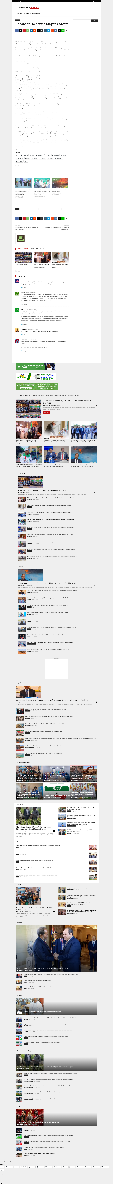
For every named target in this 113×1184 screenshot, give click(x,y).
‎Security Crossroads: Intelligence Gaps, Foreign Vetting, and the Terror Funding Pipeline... (49, 716)
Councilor (22, 208)
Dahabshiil (28, 208)
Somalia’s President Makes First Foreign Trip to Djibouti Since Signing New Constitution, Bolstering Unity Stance (51, 1017)
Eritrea (19, 970)
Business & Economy (31, 643)
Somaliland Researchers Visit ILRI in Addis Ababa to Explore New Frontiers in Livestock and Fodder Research (50, 1073)
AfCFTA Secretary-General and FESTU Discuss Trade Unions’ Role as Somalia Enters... (50, 642)
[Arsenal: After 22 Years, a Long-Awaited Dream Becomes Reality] (56, 1117)
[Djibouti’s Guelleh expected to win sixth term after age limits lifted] (56, 1006)
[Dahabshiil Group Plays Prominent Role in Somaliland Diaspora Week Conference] (29, 791)
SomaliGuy (24, 339)
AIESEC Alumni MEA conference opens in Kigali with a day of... (34, 908)
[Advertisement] (70, 7)
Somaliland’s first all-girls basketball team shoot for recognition (39, 1153)
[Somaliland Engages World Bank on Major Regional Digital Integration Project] (19, 1099)
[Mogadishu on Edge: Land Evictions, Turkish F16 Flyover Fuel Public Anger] (84, 454)
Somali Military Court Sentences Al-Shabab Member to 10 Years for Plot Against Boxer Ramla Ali (47, 1129)
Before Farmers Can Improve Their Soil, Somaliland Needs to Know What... (45, 724)
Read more (46, 412)
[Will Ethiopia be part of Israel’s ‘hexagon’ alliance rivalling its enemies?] (62, 832)
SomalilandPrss (49, 208)
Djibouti (19, 1013)
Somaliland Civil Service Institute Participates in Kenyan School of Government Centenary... (38, 845)
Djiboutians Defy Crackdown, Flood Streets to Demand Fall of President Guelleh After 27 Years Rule (48, 1030)
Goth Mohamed (52, 405)
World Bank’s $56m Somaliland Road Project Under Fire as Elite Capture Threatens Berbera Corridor (83, 776)
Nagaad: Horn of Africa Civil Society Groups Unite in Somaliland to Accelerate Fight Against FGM (47, 1024)
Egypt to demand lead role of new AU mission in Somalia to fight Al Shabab (42, 968)
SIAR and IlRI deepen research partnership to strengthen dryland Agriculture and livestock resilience (48, 1079)
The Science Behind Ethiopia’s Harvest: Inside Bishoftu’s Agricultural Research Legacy (33, 828)
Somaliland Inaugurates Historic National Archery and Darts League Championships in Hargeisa (47, 1141)
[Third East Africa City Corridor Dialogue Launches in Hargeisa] (23, 257)
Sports (25, 1149)
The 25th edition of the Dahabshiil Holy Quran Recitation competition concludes (42, 191)
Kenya (18, 847)
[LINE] (62, 30)
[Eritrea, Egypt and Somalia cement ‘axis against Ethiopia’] (19, 982)
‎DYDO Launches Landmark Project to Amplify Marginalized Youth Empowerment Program (52, 556)
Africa (19, 780)
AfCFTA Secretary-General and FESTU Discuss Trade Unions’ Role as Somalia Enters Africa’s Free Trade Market (56, 776)
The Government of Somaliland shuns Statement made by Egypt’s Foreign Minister (44, 1147)
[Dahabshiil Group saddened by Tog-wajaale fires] (60, 183)
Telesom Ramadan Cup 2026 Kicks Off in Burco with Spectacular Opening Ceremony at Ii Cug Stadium (48, 1135)
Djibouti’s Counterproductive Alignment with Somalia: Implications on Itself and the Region (46, 1036)
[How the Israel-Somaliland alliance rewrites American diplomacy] (20, 755)
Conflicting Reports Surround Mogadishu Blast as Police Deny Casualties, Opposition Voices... (52, 627)
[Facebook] (91, 1)
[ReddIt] (34, 30)
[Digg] (59, 30)
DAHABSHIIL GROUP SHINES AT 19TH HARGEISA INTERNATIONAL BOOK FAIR (83, 794)
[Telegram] (48, 30)
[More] (66, 30)
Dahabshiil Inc (35, 208)
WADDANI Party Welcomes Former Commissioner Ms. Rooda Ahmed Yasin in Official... (28, 442)
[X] (96, 1)
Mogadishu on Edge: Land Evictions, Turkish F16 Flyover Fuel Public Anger (82, 465)
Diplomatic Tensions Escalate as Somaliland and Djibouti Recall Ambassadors (42, 1042)
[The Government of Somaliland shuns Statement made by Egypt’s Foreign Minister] (19, 1149)
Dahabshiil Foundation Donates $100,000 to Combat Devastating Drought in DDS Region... (81, 823)
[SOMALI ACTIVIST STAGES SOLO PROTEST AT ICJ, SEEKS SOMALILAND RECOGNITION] (29, 454)
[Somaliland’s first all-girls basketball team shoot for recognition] (19, 1155)
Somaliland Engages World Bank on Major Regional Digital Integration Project (42, 1098)
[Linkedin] (31, 30)
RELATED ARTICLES (23, 249)
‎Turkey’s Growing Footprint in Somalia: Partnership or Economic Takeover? (47, 605)
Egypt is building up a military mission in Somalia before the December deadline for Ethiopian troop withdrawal (51, 974)
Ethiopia (18, 824)
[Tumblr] (45, 30)
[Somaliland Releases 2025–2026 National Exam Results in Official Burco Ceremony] (84, 430)
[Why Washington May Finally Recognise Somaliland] (62, 890)
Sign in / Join (30, 1)
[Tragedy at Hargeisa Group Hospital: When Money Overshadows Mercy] (20, 733)
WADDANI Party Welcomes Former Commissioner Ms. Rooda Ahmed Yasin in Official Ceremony (41, 266)
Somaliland (22, 18)
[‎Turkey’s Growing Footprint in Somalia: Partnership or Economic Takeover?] (22, 607)
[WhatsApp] (27, 30)
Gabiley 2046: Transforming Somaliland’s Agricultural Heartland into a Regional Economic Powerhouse (49, 1092)
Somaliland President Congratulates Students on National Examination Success (60, 266)
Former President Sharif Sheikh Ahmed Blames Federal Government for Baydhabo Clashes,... (52, 620)
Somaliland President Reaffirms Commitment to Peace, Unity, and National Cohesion (50, 534)
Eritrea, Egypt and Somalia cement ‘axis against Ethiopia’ (37, 980)
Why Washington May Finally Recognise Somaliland (81, 888)
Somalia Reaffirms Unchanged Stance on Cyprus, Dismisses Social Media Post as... (49, 598)
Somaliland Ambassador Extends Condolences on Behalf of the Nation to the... (35, 867)
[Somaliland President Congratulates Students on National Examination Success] (60, 257)
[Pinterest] (24, 30)
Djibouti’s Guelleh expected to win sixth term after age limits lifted (39, 1011)
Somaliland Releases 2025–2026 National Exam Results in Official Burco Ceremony (83, 441)
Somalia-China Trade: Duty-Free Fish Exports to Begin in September (45, 634)
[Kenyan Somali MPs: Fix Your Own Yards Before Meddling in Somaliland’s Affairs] (93, 855)
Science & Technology (28, 1081)
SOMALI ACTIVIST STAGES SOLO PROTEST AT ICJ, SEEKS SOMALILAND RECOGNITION (29, 465)
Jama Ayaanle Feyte (20, 702)
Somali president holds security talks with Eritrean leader (38, 986)
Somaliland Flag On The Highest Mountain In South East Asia (26, 228)
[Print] (41, 30)
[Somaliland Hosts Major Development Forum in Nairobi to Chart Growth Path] (93, 862)
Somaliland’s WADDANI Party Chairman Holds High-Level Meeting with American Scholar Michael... (81, 910)
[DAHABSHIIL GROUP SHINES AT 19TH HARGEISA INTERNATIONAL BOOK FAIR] (83, 791)
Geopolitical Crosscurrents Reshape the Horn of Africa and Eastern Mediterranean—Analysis (52, 590)
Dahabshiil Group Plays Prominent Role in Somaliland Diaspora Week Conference (28, 794)
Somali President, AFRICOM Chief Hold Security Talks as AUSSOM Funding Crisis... (80, 903)
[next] (93, 395)
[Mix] (52, 30)
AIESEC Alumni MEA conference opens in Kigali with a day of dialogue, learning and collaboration (29, 776)
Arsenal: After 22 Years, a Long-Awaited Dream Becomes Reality (38, 1122)
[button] (96, 14)
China (28, 636)
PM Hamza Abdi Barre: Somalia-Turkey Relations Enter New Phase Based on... (48, 612)
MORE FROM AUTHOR (37, 249)
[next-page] (19, 271)
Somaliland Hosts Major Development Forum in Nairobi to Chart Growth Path (34, 860)
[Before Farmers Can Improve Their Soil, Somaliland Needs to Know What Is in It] (20, 725)
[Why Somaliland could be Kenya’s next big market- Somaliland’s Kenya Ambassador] (93, 877)
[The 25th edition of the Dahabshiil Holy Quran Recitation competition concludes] (42, 183)
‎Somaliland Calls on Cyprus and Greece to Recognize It (41, 542)
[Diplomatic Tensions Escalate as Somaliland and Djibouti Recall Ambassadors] (19, 1044)
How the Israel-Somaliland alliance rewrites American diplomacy (43, 753)
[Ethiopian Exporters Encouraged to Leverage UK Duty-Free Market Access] (62, 817)
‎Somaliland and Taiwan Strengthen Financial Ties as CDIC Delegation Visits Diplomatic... (51, 549)
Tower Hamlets (57, 208)
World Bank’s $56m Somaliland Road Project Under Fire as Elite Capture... (45, 746)
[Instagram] (94, 1)
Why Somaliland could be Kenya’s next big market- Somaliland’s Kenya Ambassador (36, 875)
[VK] (55, 30)
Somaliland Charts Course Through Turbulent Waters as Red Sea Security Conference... (54, 466)
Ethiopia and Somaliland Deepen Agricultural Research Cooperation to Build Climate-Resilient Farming (48, 1085)
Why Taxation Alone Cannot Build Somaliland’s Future (62, 796)
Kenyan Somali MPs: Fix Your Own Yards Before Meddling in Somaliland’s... (34, 853)
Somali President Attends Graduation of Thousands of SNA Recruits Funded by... (48, 649)
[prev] (90, 395)
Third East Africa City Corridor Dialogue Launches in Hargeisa (50, 395)
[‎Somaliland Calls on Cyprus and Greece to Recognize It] (22, 544)
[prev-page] (16, 271)
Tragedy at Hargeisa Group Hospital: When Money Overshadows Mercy (44, 731)
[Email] (38, 30)
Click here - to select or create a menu (28, 13)
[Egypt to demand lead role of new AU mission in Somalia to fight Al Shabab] (56, 948)
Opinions (29, 592)
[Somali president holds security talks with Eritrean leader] (19, 988)
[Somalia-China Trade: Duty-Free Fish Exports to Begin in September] (22, 636)
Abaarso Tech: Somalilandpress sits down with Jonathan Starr (57, 228)
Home (16, 18)
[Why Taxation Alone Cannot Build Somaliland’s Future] (56, 791)
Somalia (73, 462)
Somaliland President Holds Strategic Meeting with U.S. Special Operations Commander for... (81, 896)
